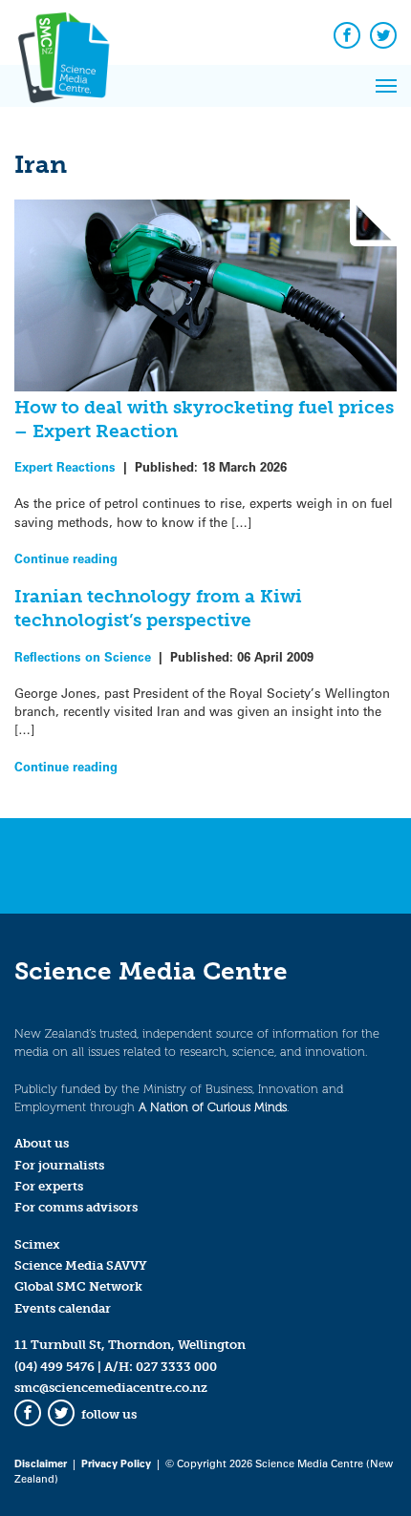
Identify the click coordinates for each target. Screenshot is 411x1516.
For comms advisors (76, 1207)
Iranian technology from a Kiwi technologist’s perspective (158, 608)
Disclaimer (40, 1463)
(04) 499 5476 (54, 1366)
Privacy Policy (116, 1463)
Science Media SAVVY (80, 1265)
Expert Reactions (65, 466)
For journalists (59, 1165)
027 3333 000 (176, 1366)
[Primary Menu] (386, 86)
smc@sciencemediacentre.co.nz (110, 1387)
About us (41, 1143)
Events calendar (62, 1308)
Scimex (37, 1244)
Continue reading (66, 558)
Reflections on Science (82, 656)
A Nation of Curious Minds (213, 1107)
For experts (48, 1186)
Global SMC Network (78, 1286)
